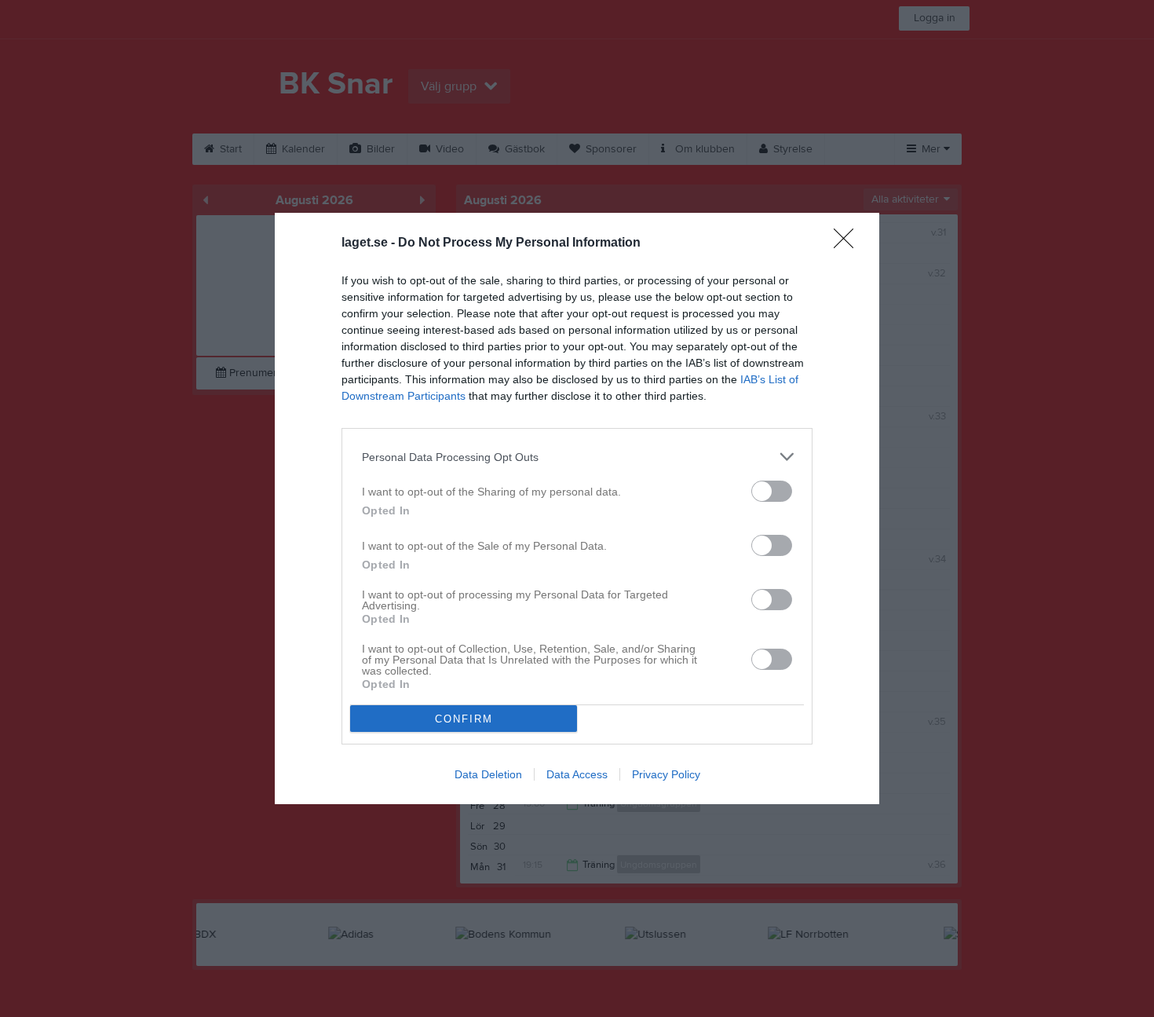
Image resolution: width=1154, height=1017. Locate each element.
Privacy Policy (666, 774)
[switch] (771, 491)
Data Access (577, 774)
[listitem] (577, 456)
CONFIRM (464, 719)
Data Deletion (488, 774)
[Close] (849, 243)
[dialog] (577, 508)
